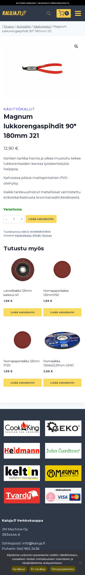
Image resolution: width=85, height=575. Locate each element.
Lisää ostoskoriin (41, 219)
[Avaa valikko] (78, 13)
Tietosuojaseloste (62, 569)
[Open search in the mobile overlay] (49, 13)
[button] (76, 46)
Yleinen (47, 235)
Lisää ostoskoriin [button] (23, 312)
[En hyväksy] (80, 562)
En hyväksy (38, 569)
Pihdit (37, 235)
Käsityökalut (19, 109)
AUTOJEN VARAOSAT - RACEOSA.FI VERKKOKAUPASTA (42, 3)
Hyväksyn (19, 569)
